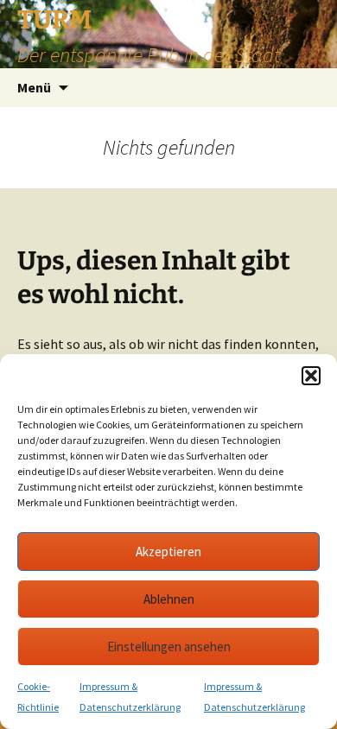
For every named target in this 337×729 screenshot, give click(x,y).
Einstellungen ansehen (169, 646)
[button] (311, 375)
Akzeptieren (168, 551)
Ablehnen (168, 599)
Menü (34, 87)
